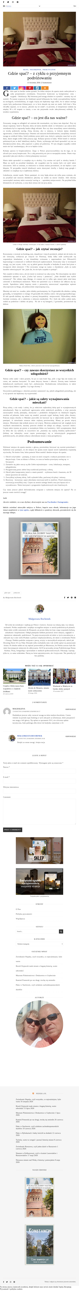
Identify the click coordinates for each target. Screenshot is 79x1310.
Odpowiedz (70, 709)
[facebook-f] (3, 2)
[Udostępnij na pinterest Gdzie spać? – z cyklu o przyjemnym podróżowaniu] (72, 597)
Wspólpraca (20, 919)
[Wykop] (37, 88)
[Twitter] (14, 88)
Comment (6, 797)
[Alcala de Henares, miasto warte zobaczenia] (39, 677)
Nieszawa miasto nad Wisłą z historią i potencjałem (35, 1160)
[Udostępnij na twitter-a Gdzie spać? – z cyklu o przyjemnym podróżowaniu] (68, 597)
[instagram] (13, 2)
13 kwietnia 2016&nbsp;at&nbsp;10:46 (31, 738)
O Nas (18, 909)
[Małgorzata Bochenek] (39, 613)
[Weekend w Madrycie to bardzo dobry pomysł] (64, 676)
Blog (25, 69)
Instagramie (63, 502)
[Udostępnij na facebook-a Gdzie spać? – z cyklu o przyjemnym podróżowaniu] (65, 597)
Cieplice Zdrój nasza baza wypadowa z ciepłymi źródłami (13, 688)
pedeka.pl (41, 1093)
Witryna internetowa (11, 787)
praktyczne (17, 593)
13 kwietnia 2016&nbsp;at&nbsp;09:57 (26, 711)
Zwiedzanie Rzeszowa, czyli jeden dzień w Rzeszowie (36, 1147)
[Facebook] (6, 88)
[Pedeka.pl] (8, 6)
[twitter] (8, 2)
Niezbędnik (35, 69)
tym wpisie (24, 510)
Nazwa (6, 767)
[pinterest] (17, 2)
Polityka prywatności (24, 914)
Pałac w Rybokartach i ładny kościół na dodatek (34, 1133)
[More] (45, 88)
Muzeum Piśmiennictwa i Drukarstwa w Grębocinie (36, 975)
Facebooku (51, 502)
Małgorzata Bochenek (13, 597)
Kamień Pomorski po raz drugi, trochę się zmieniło (35, 980)
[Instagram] (22, 88)
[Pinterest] (29, 88)
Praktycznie (49, 69)
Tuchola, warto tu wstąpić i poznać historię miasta (34, 1140)
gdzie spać (7, 593)
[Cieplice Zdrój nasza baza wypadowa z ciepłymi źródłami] (14, 676)
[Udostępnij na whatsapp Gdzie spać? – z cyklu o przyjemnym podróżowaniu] (75, 597)
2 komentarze (46, 83)
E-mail (6, 777)
